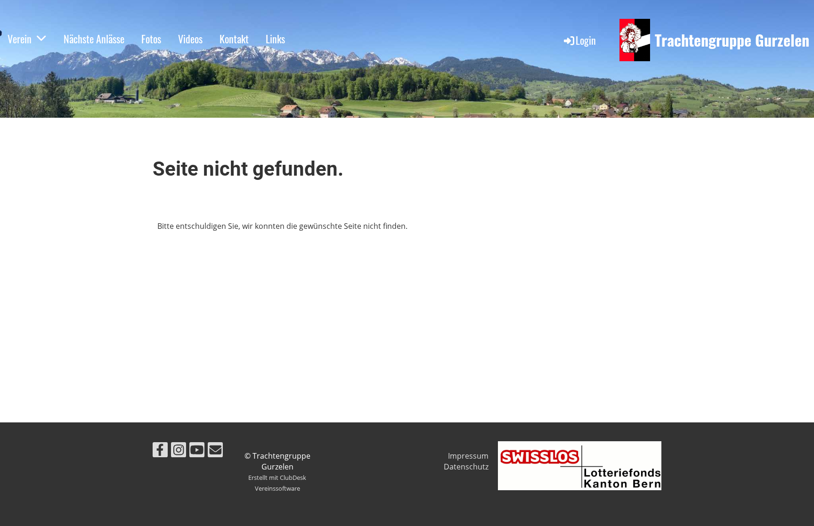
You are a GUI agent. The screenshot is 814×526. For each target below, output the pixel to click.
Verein (20, 38)
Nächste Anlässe (94, 38)
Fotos (151, 38)
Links (275, 38)
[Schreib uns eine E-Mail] (215, 451)
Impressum (468, 456)
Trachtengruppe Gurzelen (732, 40)
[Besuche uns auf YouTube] (196, 451)
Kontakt (234, 38)
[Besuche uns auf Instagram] (178, 451)
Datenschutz (466, 466)
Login (586, 40)
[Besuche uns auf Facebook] (160, 451)
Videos (190, 38)
